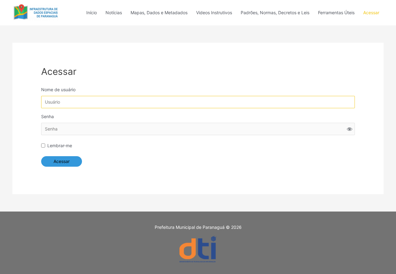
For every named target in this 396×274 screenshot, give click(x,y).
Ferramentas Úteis (336, 12)
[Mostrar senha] (349, 129)
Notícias (113, 12)
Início (91, 12)
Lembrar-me (59, 145)
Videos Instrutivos (214, 12)
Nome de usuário (58, 89)
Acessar (371, 12)
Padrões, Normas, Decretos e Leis (275, 12)
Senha (47, 116)
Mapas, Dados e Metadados (159, 12)
